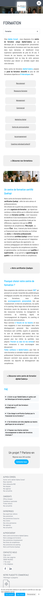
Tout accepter (9, 594)
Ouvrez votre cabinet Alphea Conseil (14, 480)
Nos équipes (6, 486)
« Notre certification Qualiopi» (21, 268)
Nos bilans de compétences (11, 542)
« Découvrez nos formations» (21, 160)
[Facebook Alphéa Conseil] (5, 569)
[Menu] (39, 3)
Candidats (7, 496)
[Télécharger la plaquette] (21, 584)
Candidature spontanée (10, 501)
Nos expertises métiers (10, 514)
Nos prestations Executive (11, 519)
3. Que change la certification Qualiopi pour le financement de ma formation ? (20, 414)
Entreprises (8, 511)
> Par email (6, 562)
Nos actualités (7, 491)
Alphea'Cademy (9, 533)
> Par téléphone (8, 564)
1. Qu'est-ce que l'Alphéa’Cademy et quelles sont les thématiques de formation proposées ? (20, 398)
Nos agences (7, 489)
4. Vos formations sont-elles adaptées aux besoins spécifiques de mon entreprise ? (21, 423)
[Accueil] (21, 6)
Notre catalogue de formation (12, 538)
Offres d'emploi (7, 499)
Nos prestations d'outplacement (13, 540)
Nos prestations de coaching (11, 545)
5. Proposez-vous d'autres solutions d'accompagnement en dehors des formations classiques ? (18, 432)
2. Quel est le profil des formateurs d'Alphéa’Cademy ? (16, 406)
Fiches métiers (7, 504)
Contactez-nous (21, 462)
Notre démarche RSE (9, 484)
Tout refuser (20, 594)
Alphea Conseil (9, 477)
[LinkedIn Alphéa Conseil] (11, 569)
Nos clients (6, 521)
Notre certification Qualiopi (11, 547)
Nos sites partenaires (9, 523)
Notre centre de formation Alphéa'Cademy (15, 536)
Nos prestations (8, 516)
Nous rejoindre (7, 482)
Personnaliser (31, 594)
